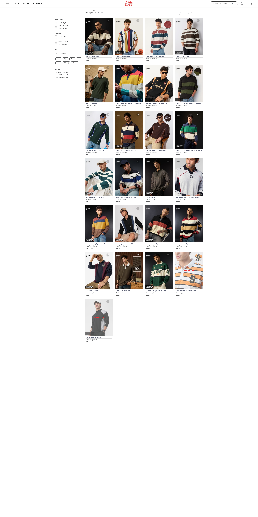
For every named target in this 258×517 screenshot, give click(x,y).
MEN (17, 3)
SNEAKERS (37, 3)
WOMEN (26, 3)
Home (87, 10)
